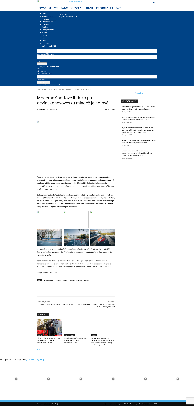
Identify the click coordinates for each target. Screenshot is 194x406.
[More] (89, 115)
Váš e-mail (41, 80)
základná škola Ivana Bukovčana (79, 280)
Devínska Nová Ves (61, 280)
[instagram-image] (16, 379)
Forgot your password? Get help (48, 66)
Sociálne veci (77, 8)
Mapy (118, 8)
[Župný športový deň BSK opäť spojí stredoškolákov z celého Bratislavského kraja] (76, 327)
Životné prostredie (104, 8)
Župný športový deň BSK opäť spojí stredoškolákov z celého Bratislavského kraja (75, 340)
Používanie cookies (145, 404)
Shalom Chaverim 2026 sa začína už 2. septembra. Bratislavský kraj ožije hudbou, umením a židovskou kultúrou (137, 153)
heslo (39, 61)
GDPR (39, 69)
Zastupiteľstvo (47, 16)
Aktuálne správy (48, 280)
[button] (154, 3)
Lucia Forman (41, 109)
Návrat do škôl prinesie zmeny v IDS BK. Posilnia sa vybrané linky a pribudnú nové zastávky (48, 340)
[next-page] (39, 349)
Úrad (44, 13)
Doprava (42, 8)
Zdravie (89, 8)
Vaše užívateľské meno (45, 54)
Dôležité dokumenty (130, 404)
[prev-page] (38, 349)
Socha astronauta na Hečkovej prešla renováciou (55, 304)
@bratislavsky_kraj (35, 359)
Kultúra (64, 8)
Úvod (39, 89)
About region (118, 404)
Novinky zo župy (69, 335)
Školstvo (53, 8)
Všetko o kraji (107, 404)
